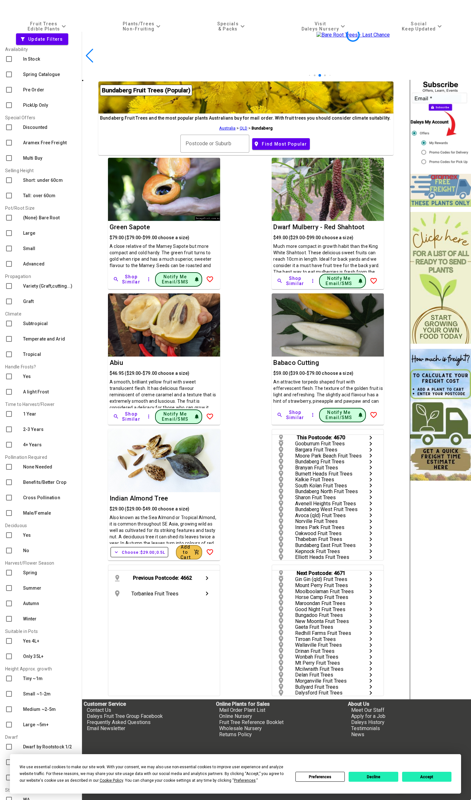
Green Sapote (130, 227)
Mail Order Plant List (242, 710)
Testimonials (365, 728)
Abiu (116, 362)
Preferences (320, 777)
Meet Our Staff (367, 710)
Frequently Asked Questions (119, 722)
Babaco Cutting (296, 362)
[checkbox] (41, 59)
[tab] (47, 26)
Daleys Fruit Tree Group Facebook (125, 716)
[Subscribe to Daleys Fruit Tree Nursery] (440, 124)
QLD (243, 128)
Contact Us (99, 710)
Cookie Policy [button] (111, 780)
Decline (373, 777)
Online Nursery (235, 716)
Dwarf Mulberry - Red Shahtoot (318, 227)
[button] (307, 75)
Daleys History (367, 722)
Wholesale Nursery (240, 728)
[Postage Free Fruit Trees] (440, 190)
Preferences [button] (245, 780)
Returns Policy (235, 734)
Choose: (139, 552)
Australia (227, 128)
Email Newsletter (106, 728)
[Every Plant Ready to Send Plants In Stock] (440, 278)
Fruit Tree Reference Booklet (251, 722)
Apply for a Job (368, 716)
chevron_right (371, 438)
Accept (426, 777)
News (357, 734)
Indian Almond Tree (139, 498)
